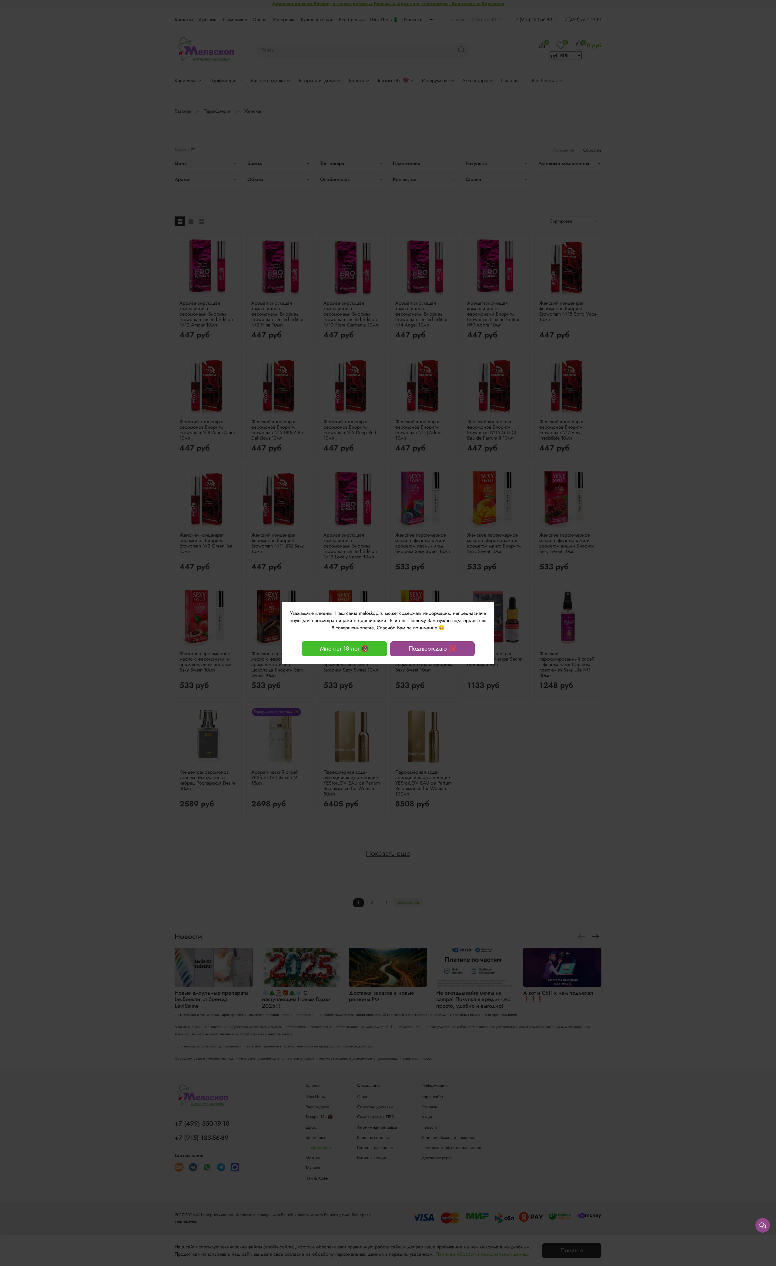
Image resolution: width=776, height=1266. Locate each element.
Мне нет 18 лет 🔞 (344, 648)
